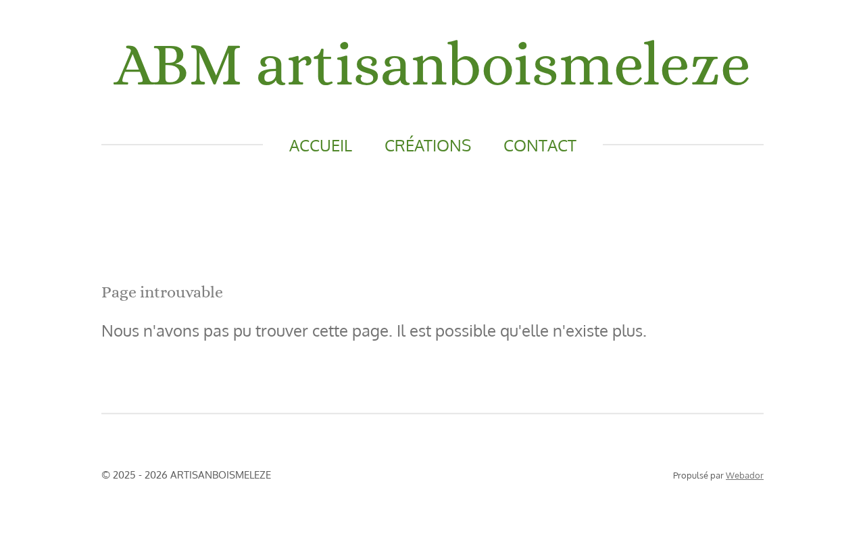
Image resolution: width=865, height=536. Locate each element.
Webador (745, 475)
